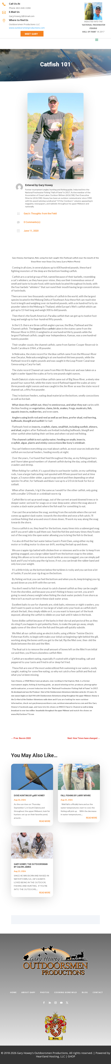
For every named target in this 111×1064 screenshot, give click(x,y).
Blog (85, 992)
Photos (44, 992)
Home (13, 992)
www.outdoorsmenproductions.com (27, 27)
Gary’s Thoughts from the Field (40, 213)
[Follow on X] (67, 1002)
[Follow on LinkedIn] (49, 1002)
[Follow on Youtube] (61, 1002)
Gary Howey (45, 185)
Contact (98, 992)
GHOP (71, 1056)
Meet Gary (31, 33)
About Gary (28, 992)
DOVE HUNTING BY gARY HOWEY (29, 795)
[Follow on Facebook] (44, 1002)
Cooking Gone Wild (65, 992)
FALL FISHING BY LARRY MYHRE (76, 795)
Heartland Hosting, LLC (50, 1056)
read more (44, 821)
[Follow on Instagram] (55, 1002)
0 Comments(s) (32, 222)
